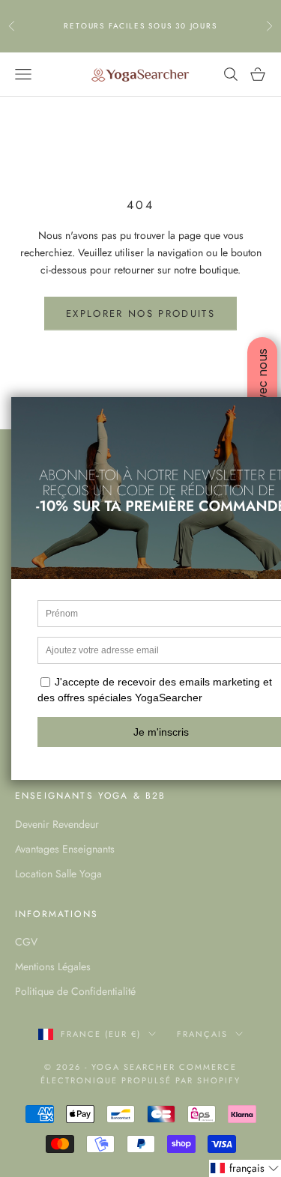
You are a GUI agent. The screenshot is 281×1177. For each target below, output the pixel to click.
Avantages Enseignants (65, 848)
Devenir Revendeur (57, 824)
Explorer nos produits (140, 313)
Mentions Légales (53, 966)
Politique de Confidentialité (75, 991)
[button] (245, 1168)
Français (202, 1034)
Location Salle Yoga (58, 873)
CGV (26, 941)
